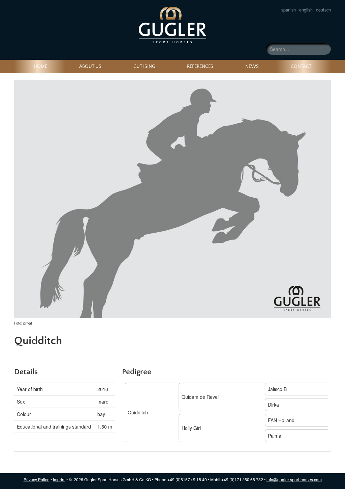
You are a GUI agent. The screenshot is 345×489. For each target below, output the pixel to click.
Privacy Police (37, 479)
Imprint (59, 479)
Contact (301, 66)
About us (90, 66)
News (252, 66)
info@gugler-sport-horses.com (294, 479)
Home (40, 66)
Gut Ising (144, 66)
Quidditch (172, 25)
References (200, 66)
